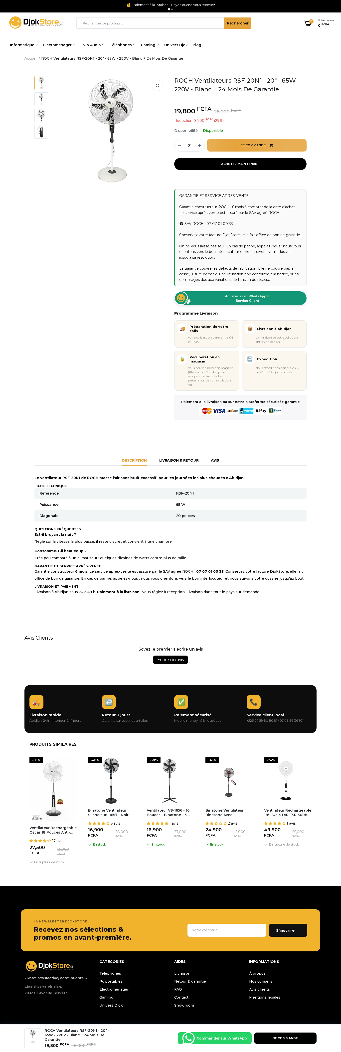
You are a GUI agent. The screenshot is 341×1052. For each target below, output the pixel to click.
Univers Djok (176, 45)
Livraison (182, 973)
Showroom (184, 1005)
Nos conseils (260, 981)
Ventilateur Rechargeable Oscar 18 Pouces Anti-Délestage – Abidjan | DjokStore (53, 830)
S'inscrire (288, 930)
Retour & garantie (190, 981)
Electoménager (58, 45)
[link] (327, 1016)
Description (134, 460)
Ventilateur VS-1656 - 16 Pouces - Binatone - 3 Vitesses (168, 812)
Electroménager (114, 989)
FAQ (178, 989)
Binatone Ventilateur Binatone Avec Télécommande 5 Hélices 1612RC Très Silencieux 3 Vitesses (228, 812)
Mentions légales (264, 997)
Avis (215, 460)
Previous (24, 811)
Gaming (148, 45)
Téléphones (121, 45)
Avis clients (259, 989)
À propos (257, 973)
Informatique (22, 45)
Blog (197, 45)
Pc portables (111, 981)
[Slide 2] (172, 9)
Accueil (30, 58)
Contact (181, 997)
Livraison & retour (178, 460)
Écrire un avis (170, 659)
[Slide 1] (169, 9)
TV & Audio (91, 45)
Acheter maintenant (240, 164)
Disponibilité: (186, 130)
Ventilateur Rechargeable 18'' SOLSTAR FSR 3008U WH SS (287, 812)
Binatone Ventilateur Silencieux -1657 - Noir (108, 812)
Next (316, 811)
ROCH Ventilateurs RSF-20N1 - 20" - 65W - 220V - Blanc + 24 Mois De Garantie (236, 85)
